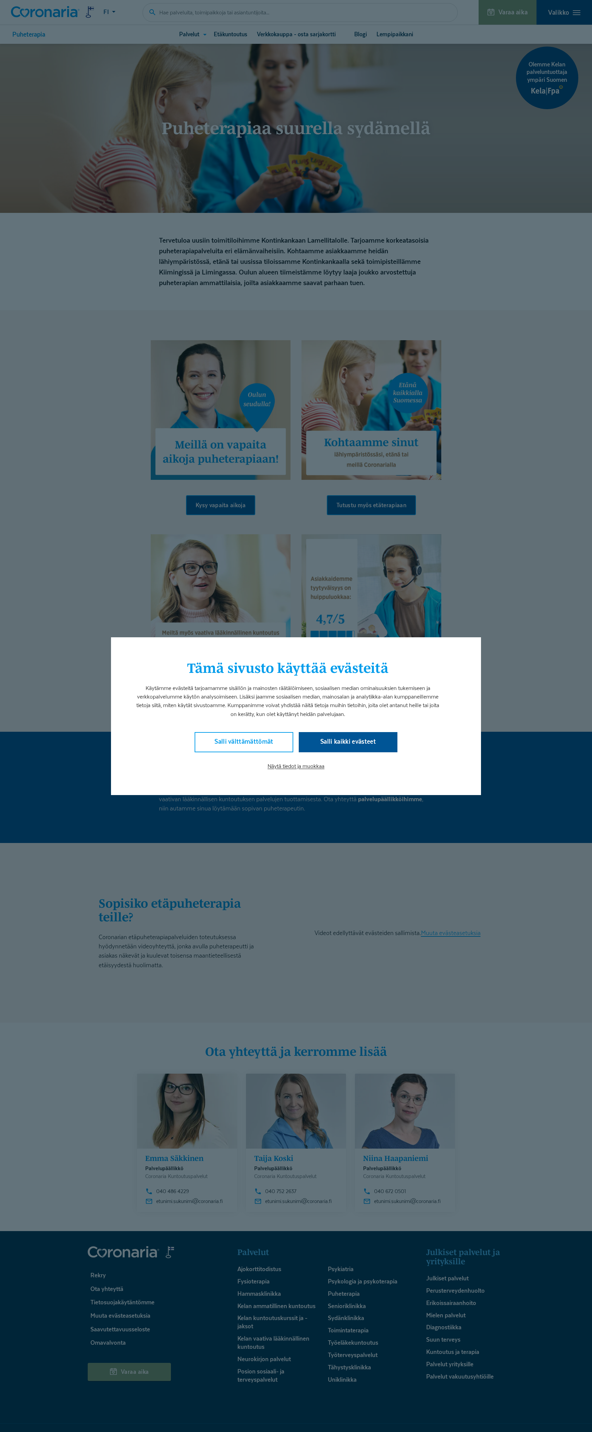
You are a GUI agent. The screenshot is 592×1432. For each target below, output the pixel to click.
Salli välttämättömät (243, 741)
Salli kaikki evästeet (348, 741)
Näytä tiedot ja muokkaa (296, 766)
